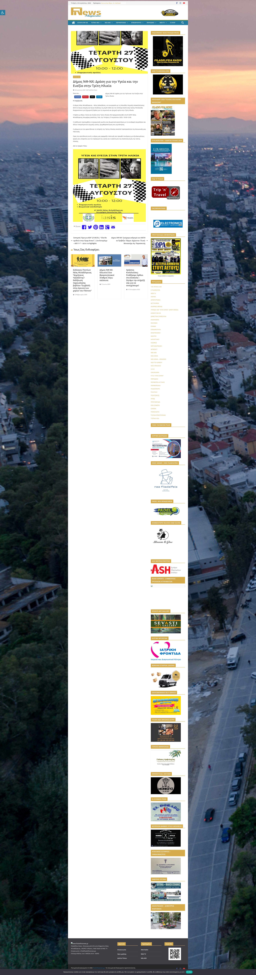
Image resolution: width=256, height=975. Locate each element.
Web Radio (144, 950)
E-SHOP (172, 23)
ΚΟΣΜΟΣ (154, 343)
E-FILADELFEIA (155, 290)
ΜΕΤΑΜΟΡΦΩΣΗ (156, 346)
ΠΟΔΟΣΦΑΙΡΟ (155, 389)
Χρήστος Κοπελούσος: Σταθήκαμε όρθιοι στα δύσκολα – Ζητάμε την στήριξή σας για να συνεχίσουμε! (135, 278)
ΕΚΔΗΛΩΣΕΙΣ (155, 320)
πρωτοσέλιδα (162, 276)
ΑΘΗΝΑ (153, 297)
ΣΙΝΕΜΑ (153, 408)
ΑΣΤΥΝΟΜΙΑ (155, 303)
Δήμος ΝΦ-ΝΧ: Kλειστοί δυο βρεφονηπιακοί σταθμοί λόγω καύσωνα (107, 275)
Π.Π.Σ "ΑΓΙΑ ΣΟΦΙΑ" (157, 376)
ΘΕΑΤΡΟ (153, 336)
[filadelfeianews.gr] (73, 22)
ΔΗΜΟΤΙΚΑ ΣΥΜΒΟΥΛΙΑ (158, 316)
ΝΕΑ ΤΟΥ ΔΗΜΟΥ (156, 362)
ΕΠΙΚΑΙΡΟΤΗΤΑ (136, 23)
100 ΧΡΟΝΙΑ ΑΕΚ (156, 287)
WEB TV (162, 23)
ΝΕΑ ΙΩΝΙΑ (154, 356)
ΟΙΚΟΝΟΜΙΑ (155, 372)
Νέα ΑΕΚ (144, 958)
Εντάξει (189, 972)
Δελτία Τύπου (122, 958)
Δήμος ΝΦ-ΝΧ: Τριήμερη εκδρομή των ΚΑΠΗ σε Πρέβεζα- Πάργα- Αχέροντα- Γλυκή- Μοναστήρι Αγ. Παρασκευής (128, 241)
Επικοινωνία (121, 950)
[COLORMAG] (79, 943)
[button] (2, 12)
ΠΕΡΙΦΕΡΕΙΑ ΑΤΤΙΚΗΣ (158, 382)
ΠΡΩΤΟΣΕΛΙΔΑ (155, 402)
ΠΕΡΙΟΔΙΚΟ (150, 23)
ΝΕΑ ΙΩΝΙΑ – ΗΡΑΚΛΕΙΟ (158, 359)
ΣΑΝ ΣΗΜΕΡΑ (155, 405)
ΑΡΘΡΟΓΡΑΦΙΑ (155, 300)
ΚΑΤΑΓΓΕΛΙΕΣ (155, 339)
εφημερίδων (171, 276)
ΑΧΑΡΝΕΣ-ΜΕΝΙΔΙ (156, 306)
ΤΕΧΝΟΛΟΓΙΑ (155, 412)
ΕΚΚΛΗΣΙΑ (154, 323)
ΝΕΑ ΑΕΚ (108, 23)
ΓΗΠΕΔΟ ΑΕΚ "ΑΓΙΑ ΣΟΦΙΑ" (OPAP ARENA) (164, 310)
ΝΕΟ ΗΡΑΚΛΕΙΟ (156, 366)
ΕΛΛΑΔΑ (153, 326)
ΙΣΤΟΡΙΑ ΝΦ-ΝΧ (82, 23)
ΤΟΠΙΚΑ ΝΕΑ (95, 23)
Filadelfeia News (92, 90)
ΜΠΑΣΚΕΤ (154, 349)
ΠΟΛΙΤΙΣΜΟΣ (155, 395)
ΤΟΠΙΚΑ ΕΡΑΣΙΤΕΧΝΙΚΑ (158, 415)
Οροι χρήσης (121, 954)
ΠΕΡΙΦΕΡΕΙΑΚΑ (121, 23)
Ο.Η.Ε (152, 369)
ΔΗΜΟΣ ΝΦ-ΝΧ (156, 313)
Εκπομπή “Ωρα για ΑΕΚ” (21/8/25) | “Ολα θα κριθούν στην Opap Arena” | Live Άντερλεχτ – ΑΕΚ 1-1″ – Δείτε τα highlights (90, 241)
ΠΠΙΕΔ (153, 399)
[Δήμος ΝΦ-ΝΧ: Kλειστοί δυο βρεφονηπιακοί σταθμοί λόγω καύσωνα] (109, 256)
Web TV (143, 954)
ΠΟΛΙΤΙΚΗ (154, 392)
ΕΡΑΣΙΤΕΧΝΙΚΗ (155, 333)
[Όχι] (253, 972)
